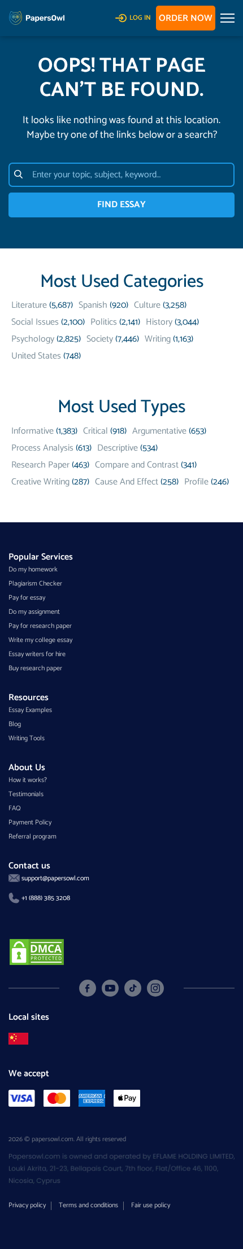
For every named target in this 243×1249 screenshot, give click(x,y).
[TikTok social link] (132, 988)
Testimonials (26, 794)
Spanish (93, 305)
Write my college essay (40, 640)
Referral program (32, 836)
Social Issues (35, 322)
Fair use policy (150, 1205)
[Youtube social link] (110, 988)
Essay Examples (30, 710)
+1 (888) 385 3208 (45, 898)
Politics (103, 322)
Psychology (32, 339)
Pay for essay (26, 597)
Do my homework (33, 569)
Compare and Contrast (137, 465)
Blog (14, 724)
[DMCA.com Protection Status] (36, 951)
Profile (196, 482)
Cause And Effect (126, 482)
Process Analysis (42, 448)
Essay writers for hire (37, 654)
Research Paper (40, 465)
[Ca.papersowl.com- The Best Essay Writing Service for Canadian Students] (18, 1039)
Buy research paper (35, 668)
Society (99, 339)
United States (36, 356)
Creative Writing (40, 482)
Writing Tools (26, 738)
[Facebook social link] (87, 988)
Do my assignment (34, 611)
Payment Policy (29, 822)
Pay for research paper (40, 626)
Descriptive (117, 448)
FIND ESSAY (121, 204)
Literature (29, 305)
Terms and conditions (88, 1205)
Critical (95, 431)
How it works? (27, 780)
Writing (158, 339)
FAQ (14, 808)
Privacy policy (27, 1205)
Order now (185, 18)
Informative (32, 431)
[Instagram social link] (155, 988)
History (159, 322)
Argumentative (159, 431)
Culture (147, 305)
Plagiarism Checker (35, 583)
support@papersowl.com (55, 878)
